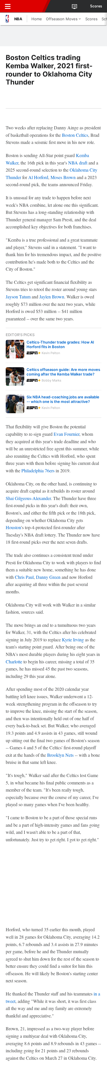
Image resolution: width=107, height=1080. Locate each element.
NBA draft (77, 163)
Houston (13, 527)
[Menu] (7, 6)
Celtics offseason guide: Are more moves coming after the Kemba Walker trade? (63, 371)
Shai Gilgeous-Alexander (28, 498)
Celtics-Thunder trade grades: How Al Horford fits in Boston (60, 344)
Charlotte (14, 662)
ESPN (30, 6)
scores (96, 6)
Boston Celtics (75, 135)
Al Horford (38, 177)
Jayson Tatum (18, 297)
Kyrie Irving (73, 640)
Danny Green (48, 577)
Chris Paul (24, 577)
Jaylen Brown (51, 297)
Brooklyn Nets (60, 755)
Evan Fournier (66, 434)
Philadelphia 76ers (37, 470)
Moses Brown (63, 177)
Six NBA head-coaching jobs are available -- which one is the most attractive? (63, 399)
